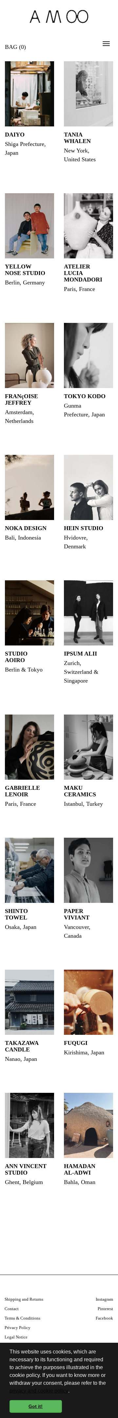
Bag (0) (15, 47)
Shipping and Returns (24, 1299)
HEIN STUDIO (83, 528)
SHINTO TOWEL (16, 914)
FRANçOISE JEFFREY (21, 399)
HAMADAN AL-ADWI (79, 1169)
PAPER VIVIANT (76, 914)
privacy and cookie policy (39, 1391)
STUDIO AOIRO (16, 656)
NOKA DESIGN (26, 528)
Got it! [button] (36, 1406)
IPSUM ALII (80, 653)
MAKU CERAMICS (80, 791)
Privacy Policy (17, 1327)
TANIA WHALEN (77, 137)
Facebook (104, 1318)
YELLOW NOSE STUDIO (25, 269)
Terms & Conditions (22, 1318)
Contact (12, 1308)
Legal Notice (16, 1337)
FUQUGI (76, 1043)
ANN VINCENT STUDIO (26, 1169)
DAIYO (15, 134)
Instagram (104, 1299)
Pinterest (105, 1308)
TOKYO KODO (85, 396)
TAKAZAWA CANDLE (21, 1046)
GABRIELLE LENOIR (22, 791)
